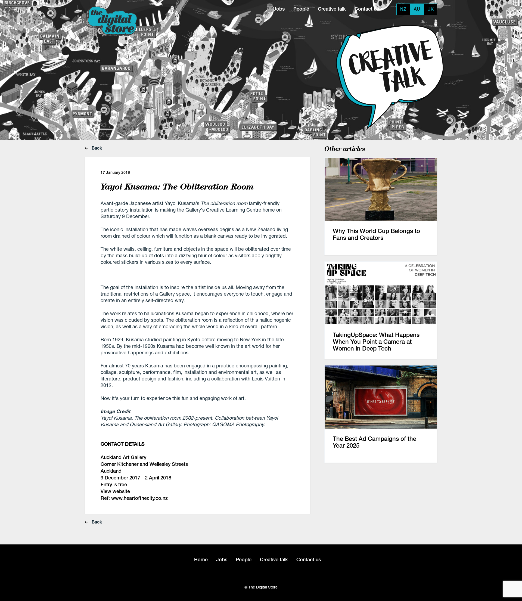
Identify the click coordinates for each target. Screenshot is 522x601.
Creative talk (332, 9)
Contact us (367, 9)
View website (115, 491)
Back (96, 147)
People (301, 9)
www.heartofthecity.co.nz (139, 498)
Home (201, 559)
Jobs (279, 9)
